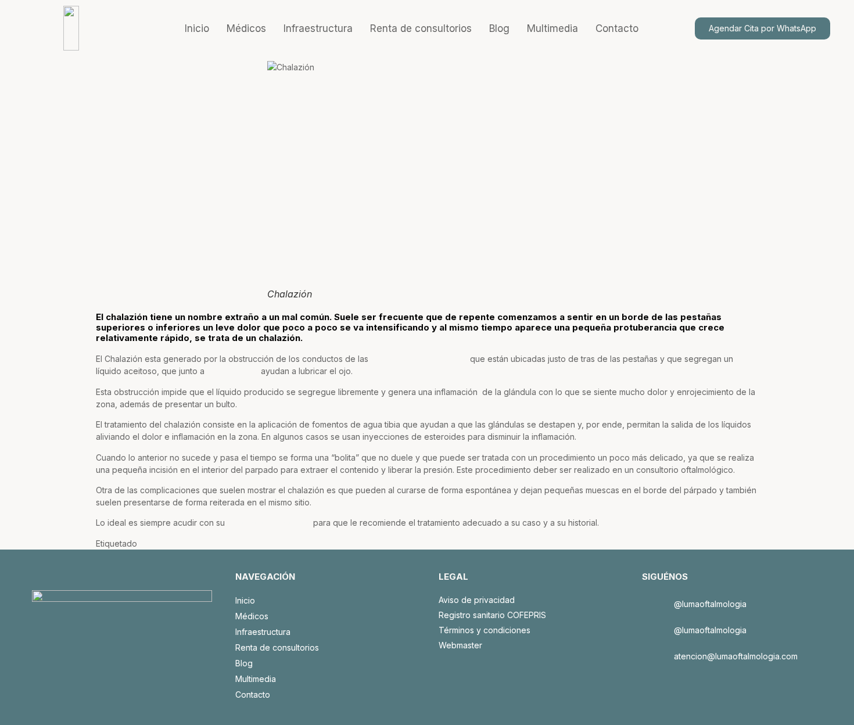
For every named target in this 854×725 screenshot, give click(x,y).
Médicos (246, 28)
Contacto (616, 28)
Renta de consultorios (421, 28)
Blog (499, 28)
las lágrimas (233, 371)
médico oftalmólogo (269, 522)
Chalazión (160, 543)
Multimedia (552, 28)
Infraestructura (318, 28)
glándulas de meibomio (419, 359)
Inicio (197, 28)
